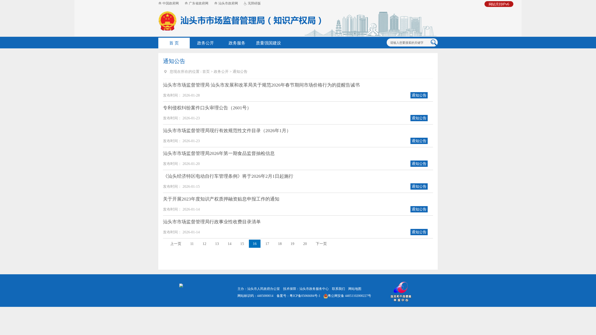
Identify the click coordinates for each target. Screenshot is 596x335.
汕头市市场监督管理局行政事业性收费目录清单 (212, 221)
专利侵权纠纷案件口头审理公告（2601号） (207, 107)
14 (229, 244)
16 (255, 244)
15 (242, 244)
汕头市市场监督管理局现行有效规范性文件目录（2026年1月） (227, 130)
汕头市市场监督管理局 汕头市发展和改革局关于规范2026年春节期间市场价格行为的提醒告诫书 (261, 84)
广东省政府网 (198, 3)
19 (292, 244)
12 (204, 244)
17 (267, 244)
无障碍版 (254, 3)
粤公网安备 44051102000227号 (349, 296)
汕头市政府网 (227, 3)
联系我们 (338, 289)
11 (192, 244)
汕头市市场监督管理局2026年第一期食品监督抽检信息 (219, 153)
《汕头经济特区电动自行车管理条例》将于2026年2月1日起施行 (228, 176)
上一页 (175, 244)
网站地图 (354, 289)
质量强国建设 (268, 43)
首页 (206, 72)
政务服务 (237, 43)
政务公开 (205, 43)
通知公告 (240, 72)
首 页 (174, 43)
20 (305, 244)
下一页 (321, 244)
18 (280, 244)
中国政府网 (170, 3)
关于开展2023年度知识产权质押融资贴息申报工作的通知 (221, 198)
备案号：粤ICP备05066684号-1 (298, 296)
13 (217, 244)
